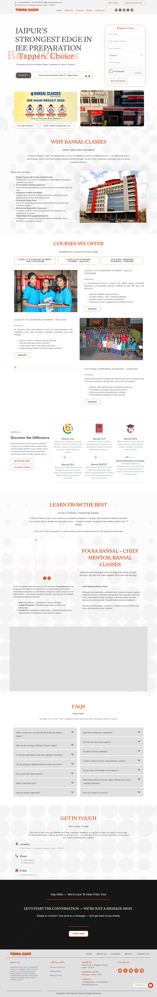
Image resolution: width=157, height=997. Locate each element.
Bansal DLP (68, 464)
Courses (79, 10)
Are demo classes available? (95, 751)
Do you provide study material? (29, 774)
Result (89, 10)
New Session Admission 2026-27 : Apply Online (58, 75)
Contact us (100, 10)
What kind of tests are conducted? (97, 733)
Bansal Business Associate (130, 460)
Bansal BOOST (99, 464)
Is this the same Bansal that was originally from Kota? (39, 755)
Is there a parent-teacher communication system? (104, 761)
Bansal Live (68, 438)
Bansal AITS (130, 438)
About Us (69, 10)
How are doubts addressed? (28, 793)
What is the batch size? (26, 783)
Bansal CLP (99, 438)
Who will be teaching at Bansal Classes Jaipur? (36, 745)
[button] (89, 75)
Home (59, 10)
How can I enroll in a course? (95, 793)
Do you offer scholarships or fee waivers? (101, 770)
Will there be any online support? (97, 742)
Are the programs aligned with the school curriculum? (39, 764)
